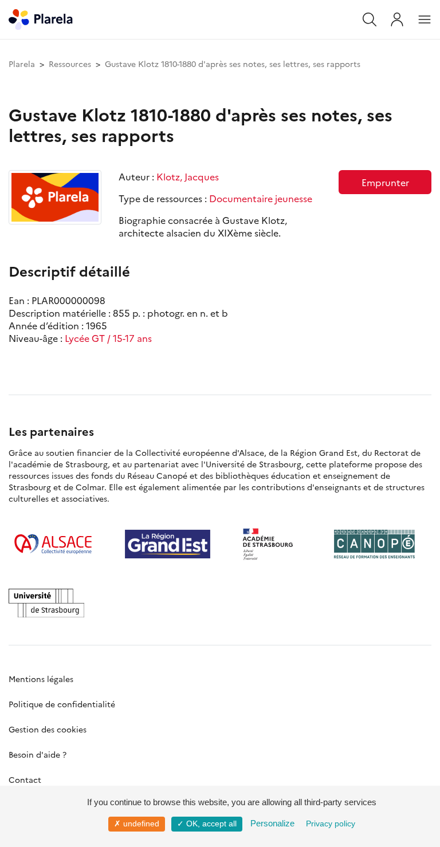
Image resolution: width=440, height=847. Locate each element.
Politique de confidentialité (62, 704)
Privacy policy (330, 823)
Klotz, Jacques (187, 176)
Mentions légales (41, 678)
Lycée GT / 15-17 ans (108, 338)
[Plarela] (41, 17)
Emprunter (385, 182)
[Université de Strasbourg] (46, 603)
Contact (25, 779)
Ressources (70, 63)
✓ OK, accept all (207, 823)
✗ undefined (136, 823)
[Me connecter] (397, 19)
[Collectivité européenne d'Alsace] (53, 544)
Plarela (22, 63)
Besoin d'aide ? (37, 754)
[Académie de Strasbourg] (272, 544)
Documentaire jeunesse (260, 198)
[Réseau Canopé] (374, 544)
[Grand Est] (167, 544)
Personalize (272, 823)
